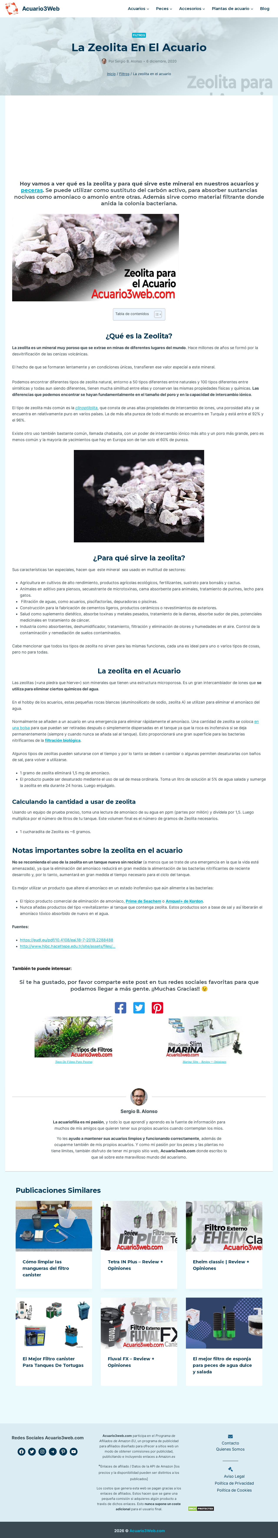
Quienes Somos (230, 1449)
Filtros (139, 35)
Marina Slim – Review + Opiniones (204, 1062)
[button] (120, 1007)
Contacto (230, 1443)
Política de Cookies (234, 1490)
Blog (265, 8)
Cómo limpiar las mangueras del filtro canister (46, 1268)
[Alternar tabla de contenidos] (156, 314)
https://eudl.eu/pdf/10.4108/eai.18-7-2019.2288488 (66, 940)
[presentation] (54, 1226)
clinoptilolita (86, 407)
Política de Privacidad (234, 1483)
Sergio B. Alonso (139, 1111)
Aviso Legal (234, 1476)
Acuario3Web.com (147, 1530)
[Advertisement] (139, 141)
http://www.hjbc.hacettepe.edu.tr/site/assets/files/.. (67, 946)
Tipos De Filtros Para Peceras (73, 1062)
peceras (32, 190)
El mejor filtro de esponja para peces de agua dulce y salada (222, 1365)
